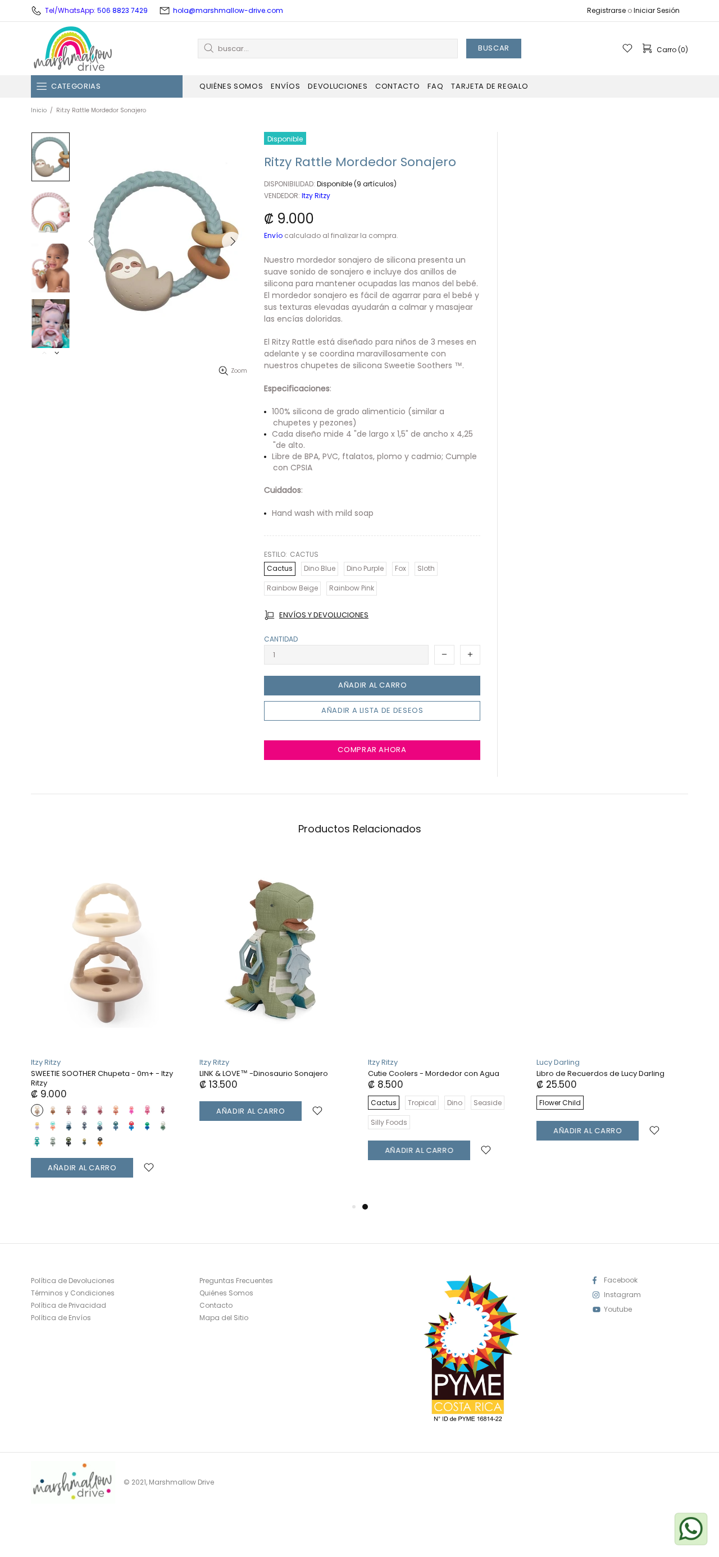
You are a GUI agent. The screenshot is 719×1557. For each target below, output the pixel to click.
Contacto (216, 1305)
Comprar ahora (372, 749)
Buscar (493, 48)
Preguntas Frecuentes (236, 1280)
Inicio (39, 110)
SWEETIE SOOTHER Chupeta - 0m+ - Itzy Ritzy (102, 1078)
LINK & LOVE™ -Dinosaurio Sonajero (263, 1073)
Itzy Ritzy (316, 195)
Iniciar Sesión (657, 10)
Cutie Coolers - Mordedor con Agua (433, 1073)
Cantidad (281, 639)
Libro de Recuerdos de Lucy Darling (600, 1073)
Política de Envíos (61, 1317)
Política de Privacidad (68, 1305)
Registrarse (606, 10)
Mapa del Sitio (223, 1317)
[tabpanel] (444, 1019)
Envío (273, 235)
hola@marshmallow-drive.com (228, 10)
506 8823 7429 (122, 10)
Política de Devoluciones (73, 1280)
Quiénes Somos (226, 1293)
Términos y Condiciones (73, 1293)
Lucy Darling (558, 1062)
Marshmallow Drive (73, 48)
